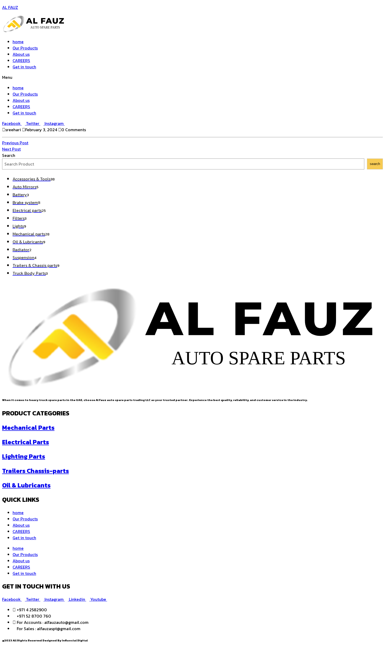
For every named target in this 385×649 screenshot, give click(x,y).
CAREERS (21, 60)
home (18, 41)
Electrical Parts (25, 442)
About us (21, 54)
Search (8, 155)
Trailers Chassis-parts (35, 470)
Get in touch (24, 67)
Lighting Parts (23, 456)
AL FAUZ (10, 7)
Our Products (25, 48)
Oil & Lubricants (26, 485)
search (375, 164)
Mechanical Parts (28, 427)
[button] (192, 77)
